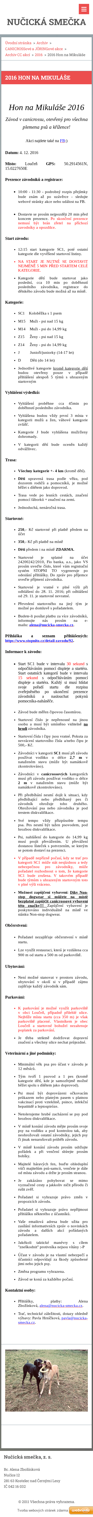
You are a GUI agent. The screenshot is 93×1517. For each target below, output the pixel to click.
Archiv (42, 42)
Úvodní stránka (18, 42)
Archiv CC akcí (17, 54)
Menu (84, 9)
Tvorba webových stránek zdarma (42, 1510)
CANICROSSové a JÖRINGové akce (34, 48)
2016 (39, 54)
